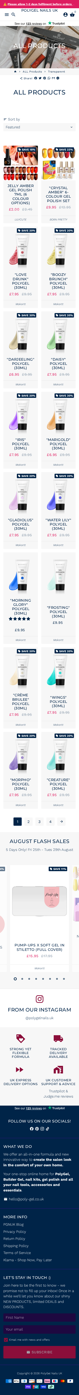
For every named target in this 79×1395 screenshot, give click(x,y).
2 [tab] (22, 979)
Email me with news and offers (29, 1339)
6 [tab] (50, 979)
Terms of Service (17, 1253)
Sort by (11, 119)
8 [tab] (64, 979)
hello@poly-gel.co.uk (24, 1199)
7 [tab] (57, 979)
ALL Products (32, 71)
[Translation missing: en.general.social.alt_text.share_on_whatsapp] (49, 78)
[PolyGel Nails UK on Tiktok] (47, 1129)
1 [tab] (15, 979)
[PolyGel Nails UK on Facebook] (31, 1129)
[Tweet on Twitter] (40, 78)
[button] (20, 619)
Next (71, 918)
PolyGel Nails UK (51, 1373)
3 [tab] (29, 979)
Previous (7, 918)
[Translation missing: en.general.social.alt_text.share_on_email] (53, 78)
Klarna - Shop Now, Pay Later (27, 1260)
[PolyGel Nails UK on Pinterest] (37, 1129)
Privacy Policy (14, 1231)
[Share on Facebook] (35, 78)
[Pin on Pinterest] (44, 78)
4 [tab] (36, 979)
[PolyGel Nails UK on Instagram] (39, 999)
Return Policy (14, 1238)
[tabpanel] (39, 918)
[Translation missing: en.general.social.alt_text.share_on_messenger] (57, 78)
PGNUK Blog (13, 1224)
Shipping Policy (16, 1246)
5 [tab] (43, 979)
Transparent (56, 71)
